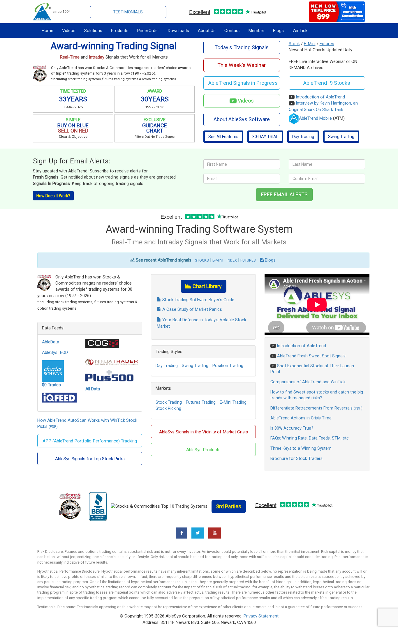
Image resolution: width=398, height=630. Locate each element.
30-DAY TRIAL (265, 136)
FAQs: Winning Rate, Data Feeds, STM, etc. (310, 438)
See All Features (223, 136)
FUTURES (248, 260)
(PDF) (53, 426)
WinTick (300, 30)
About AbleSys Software (242, 119)
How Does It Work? (53, 195)
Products (119, 30)
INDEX (232, 260)
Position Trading (227, 365)
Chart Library (206, 286)
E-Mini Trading (233, 402)
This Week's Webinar (241, 65)
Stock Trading (169, 402)
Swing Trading (341, 136)
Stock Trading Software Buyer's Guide (197, 299)
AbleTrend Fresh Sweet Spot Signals (311, 356)
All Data (92, 388)
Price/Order (148, 30)
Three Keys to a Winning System (301, 448)
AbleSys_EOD (55, 352)
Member (256, 30)
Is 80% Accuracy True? (291, 428)
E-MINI (217, 260)
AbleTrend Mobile (315, 118)
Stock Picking (168, 408)
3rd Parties (228, 506)
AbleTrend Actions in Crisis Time (301, 418)
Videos (68, 30)
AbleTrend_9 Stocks (326, 83)
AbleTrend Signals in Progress (243, 83)
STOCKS (202, 260)
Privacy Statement (261, 616)
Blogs (278, 30)
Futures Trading (201, 402)
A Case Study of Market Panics (191, 309)
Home (47, 30)
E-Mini (310, 43)
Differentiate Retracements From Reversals (311, 408)
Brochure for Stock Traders (296, 458)
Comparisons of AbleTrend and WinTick (308, 382)
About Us (207, 30)
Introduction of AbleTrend (320, 97)
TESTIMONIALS (128, 12)
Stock (294, 43)
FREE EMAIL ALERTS (284, 194)
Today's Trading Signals (241, 47)
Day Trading (303, 136)
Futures (327, 43)
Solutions (93, 30)
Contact (232, 30)
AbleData (50, 342)
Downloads (178, 30)
